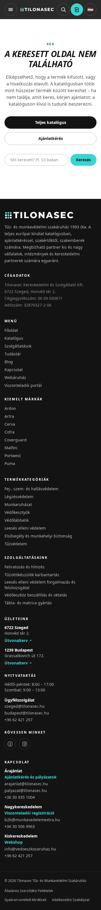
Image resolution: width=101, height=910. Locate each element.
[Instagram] (24, 744)
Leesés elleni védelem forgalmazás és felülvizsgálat (39, 584)
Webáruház (15, 377)
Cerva (9, 424)
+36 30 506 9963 (19, 826)
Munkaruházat (18, 504)
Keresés (83, 159)
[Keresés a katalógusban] (63, 9)
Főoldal (11, 330)
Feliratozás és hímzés (24, 566)
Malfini (10, 447)
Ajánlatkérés (50, 138)
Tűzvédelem (15, 543)
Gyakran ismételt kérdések (25, 899)
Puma (9, 463)
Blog (8, 361)
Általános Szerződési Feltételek (28, 890)
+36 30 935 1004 (19, 797)
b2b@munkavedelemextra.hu (32, 819)
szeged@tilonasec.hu (24, 706)
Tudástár (12, 354)
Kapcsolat (13, 369)
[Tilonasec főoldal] (37, 9)
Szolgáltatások (17, 346)
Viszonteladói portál (23, 385)
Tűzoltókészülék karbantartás (31, 574)
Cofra (9, 432)
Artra (9, 416)
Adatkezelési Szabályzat (70, 899)
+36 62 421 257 (18, 719)
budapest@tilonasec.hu (26, 713)
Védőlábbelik (16, 520)
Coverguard (15, 439)
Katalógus (13, 338)
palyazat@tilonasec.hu (25, 790)
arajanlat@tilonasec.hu (26, 783)
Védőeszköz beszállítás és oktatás (35, 595)
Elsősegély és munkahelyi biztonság (38, 536)
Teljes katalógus (50, 122)
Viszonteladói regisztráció (29, 813)
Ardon (10, 408)
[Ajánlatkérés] (77, 9)
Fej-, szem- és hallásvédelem (31, 488)
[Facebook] (10, 744)
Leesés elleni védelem (25, 528)
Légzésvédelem (18, 496)
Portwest (12, 455)
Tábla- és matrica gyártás (28, 602)
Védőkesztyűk (17, 512)
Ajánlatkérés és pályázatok (30, 777)
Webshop (13, 842)
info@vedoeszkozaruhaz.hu (30, 849)
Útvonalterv (16, 640)
